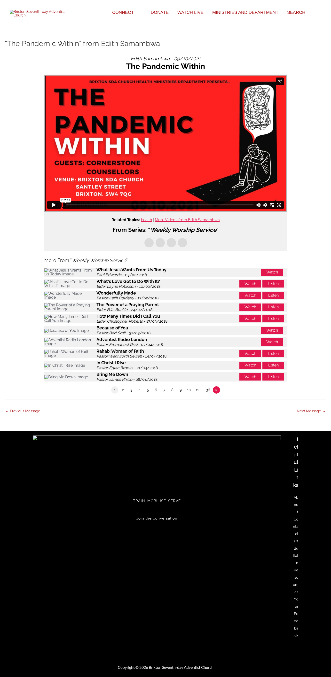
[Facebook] (157, 532)
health (146, 220)
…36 (207, 390)
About (296, 504)
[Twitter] (157, 528)
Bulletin (295, 555)
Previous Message (22, 411)
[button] (136, 12)
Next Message (311, 411)
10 (189, 390)
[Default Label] (157, 535)
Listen (273, 283)
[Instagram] (157, 539)
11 (197, 390)
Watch (272, 272)
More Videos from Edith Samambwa (187, 220)
